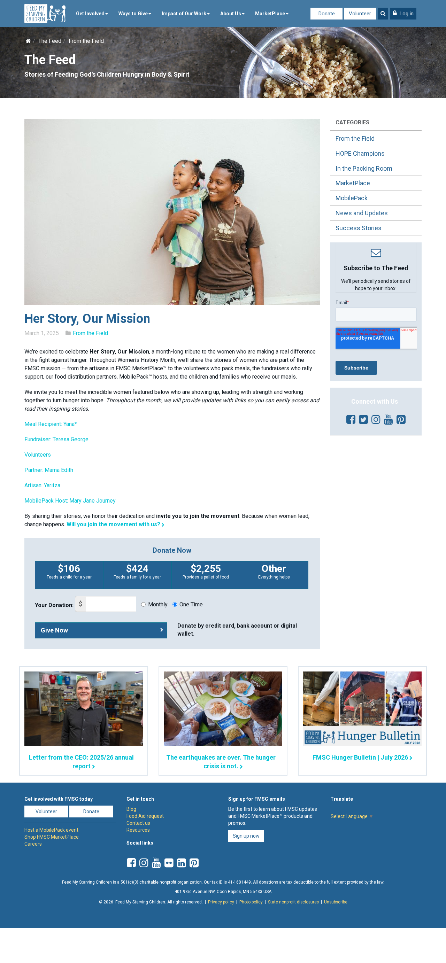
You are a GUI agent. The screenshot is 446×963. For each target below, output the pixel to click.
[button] (403, 14)
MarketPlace (270, 13)
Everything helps (274, 571)
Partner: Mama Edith (48, 470)
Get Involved (90, 13)
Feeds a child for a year (69, 571)
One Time (191, 604)
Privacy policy (221, 902)
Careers (33, 844)
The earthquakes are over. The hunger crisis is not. (221, 762)
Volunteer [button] (46, 811)
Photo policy (251, 902)
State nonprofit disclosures (293, 902)
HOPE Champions (360, 153)
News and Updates (362, 213)
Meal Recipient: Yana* (50, 424)
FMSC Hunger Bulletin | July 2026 (360, 757)
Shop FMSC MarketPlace (51, 837)
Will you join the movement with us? (113, 524)
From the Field (86, 41)
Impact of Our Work (184, 13)
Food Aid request (145, 816)
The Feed (49, 41)
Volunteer (360, 13)
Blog (131, 809)
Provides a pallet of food (206, 571)
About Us (230, 13)
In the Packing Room (364, 168)
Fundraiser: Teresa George (56, 439)
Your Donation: (54, 605)
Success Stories (359, 228)
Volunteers (37, 454)
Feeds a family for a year (137, 571)
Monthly (158, 604)
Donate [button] (91, 811)
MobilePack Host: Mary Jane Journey (70, 500)
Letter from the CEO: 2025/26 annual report (81, 762)
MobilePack (352, 198)
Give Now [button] (54, 630)
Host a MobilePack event (51, 830)
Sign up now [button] (246, 836)
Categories (352, 122)
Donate (326, 13)
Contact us (138, 823)
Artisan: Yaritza (42, 485)
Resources (138, 830)
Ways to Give (133, 13)
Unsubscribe (335, 902)
